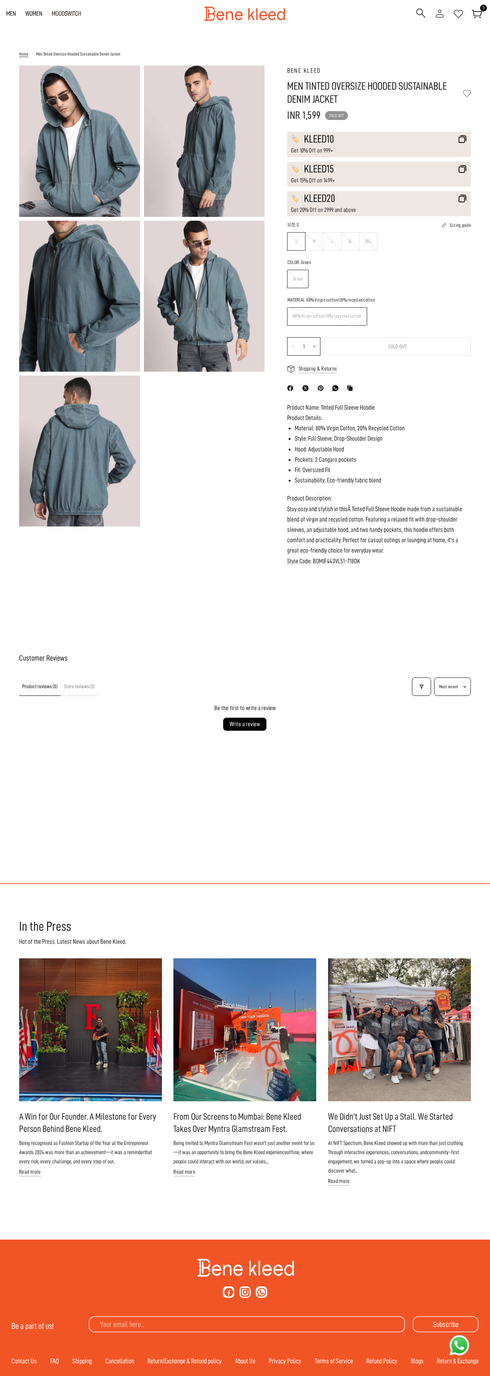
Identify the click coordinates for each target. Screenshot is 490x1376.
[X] (307, 388)
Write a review (245, 724)
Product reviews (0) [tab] (40, 686)
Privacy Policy (285, 1361)
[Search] (421, 14)
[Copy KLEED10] (462, 139)
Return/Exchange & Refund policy (184, 1361)
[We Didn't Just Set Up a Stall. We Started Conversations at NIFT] (399, 1029)
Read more (30, 1172)
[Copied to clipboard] (351, 388)
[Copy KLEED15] (462, 169)
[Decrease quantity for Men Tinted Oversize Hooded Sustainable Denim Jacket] (293, 346)
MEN (11, 13)
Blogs (417, 1361)
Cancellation (119, 1361)
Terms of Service (334, 1361)
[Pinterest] (322, 388)
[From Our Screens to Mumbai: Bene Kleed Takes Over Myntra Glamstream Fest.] (244, 1029)
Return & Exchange (458, 1361)
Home (23, 54)
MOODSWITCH (66, 13)
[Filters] (421, 686)
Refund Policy (381, 1361)
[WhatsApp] (336, 388)
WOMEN (33, 13)
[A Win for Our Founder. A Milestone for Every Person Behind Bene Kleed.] (90, 1029)
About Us (245, 1361)
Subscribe (446, 1324)
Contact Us (24, 1361)
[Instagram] (245, 1292)
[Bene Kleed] (245, 1268)
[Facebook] (291, 388)
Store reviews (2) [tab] (79, 686)
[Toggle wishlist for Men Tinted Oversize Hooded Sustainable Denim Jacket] (467, 93)
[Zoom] (124, 81)
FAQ (54, 1361)
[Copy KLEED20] (462, 198)
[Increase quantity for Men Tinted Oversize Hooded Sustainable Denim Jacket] (314, 346)
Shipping (82, 1361)
